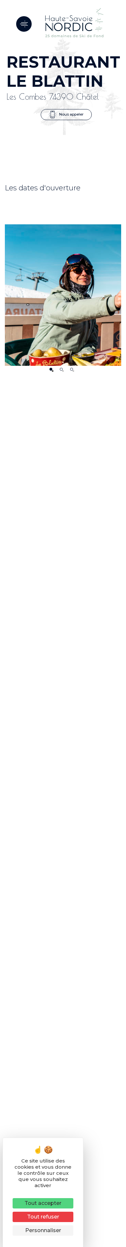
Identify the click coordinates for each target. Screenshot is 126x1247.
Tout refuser (43, 1217)
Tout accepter (43, 1203)
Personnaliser (43, 1230)
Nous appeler (71, 114)
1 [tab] (50, 369)
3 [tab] (71, 369)
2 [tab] (61, 369)
